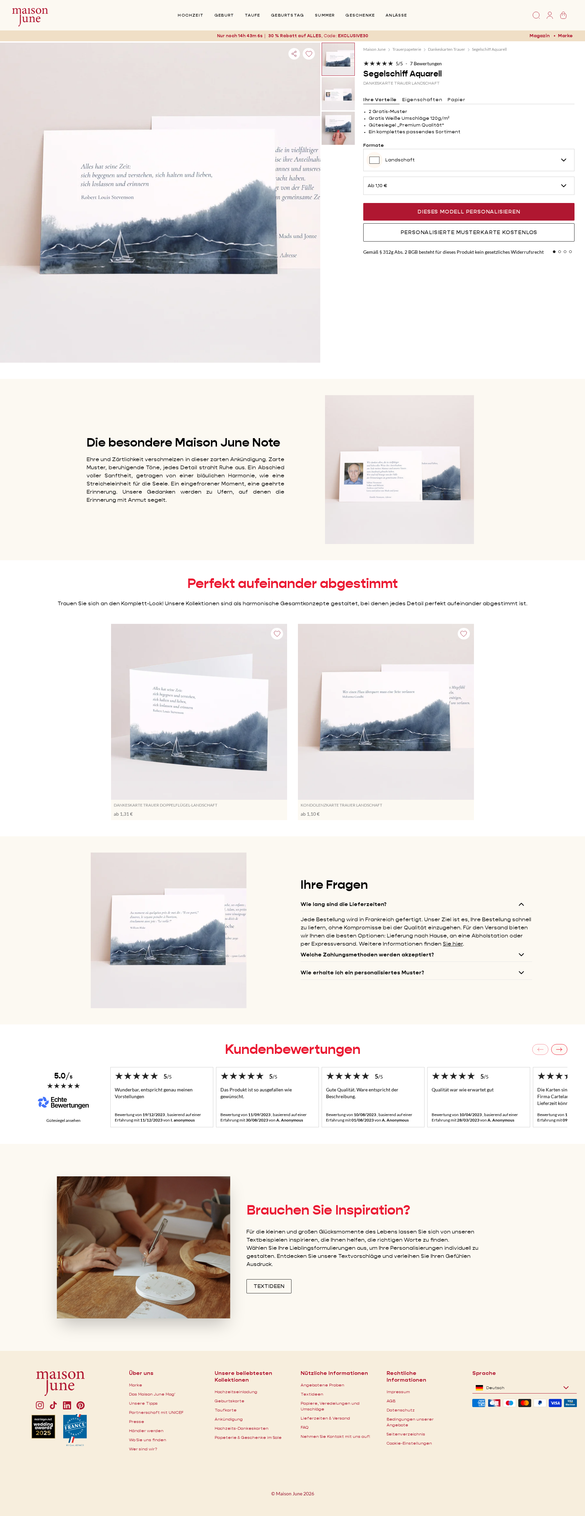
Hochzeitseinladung (236, 1391)
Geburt (224, 15)
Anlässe (396, 15)
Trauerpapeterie (406, 49)
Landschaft (400, 160)
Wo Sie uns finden (147, 1439)
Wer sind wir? (143, 1448)
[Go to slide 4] (570, 251)
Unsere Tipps (143, 1403)
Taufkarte (226, 1409)
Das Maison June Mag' (152, 1394)
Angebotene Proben (322, 1384)
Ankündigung (229, 1419)
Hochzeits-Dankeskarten (241, 1428)
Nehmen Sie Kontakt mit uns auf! (335, 1436)
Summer (324, 15)
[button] (353, 36)
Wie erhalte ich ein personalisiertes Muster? (362, 972)
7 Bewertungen (426, 63)
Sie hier (453, 943)
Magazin (539, 35)
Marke (565, 35)
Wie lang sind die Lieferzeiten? (344, 904)
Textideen (312, 1394)
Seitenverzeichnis (406, 1433)
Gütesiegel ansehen (63, 1120)
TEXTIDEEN (269, 1286)
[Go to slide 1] (554, 251)
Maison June (374, 49)
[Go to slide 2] (559, 251)
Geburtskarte (229, 1400)
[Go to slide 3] (565, 251)
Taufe (252, 15)
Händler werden (146, 1430)
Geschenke (360, 15)
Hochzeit (190, 15)
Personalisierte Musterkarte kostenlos (469, 232)
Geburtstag (287, 15)
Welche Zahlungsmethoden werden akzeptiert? (367, 954)
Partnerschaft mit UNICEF (156, 1412)
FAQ (304, 1427)
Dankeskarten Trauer (446, 49)
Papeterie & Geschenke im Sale (248, 1437)
